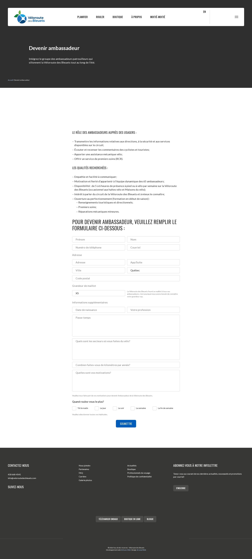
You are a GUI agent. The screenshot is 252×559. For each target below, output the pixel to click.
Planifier (82, 17)
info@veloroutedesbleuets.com (22, 478)
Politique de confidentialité (139, 476)
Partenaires (84, 469)
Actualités (131, 465)
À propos (136, 17)
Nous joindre (84, 465)
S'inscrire (180, 488)
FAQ (81, 473)
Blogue (150, 519)
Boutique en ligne (132, 519)
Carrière (82, 476)
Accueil (10, 80)
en (204, 12)
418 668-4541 (14, 474)
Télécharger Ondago (108, 519)
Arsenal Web (141, 550)
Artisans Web (126, 550)
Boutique (118, 17)
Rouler (100, 17)
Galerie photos (85, 480)
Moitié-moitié (157, 17)
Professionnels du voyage (138, 473)
